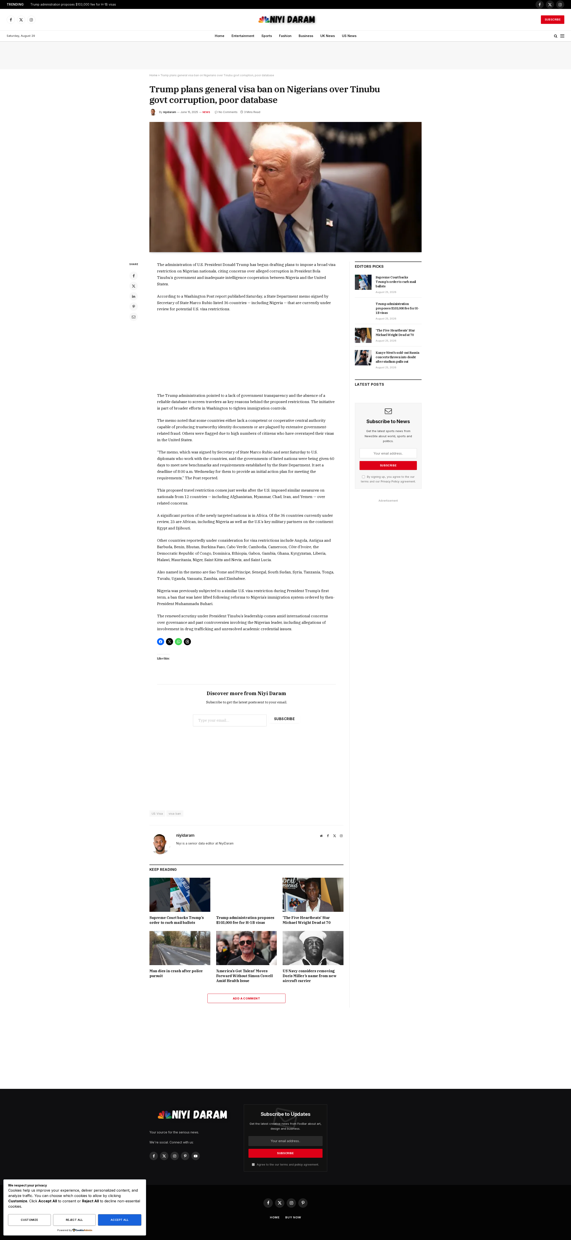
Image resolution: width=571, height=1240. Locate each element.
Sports (266, 36)
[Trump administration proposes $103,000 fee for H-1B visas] (246, 895)
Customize (29, 1219)
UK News (327, 36)
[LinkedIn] (133, 296)
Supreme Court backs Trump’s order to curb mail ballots (176, 920)
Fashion (285, 36)
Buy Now (293, 1217)
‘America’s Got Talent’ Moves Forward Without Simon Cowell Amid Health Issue (244, 976)
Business (306, 36)
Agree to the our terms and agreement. (287, 1164)
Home (219, 36)
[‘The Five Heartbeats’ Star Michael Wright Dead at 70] (313, 895)
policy (299, 1164)
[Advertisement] (285, 55)
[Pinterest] (133, 306)
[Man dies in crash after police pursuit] (179, 948)
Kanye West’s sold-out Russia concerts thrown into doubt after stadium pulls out (397, 357)
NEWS (206, 112)
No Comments (228, 112)
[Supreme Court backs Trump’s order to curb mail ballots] (179, 895)
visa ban (175, 813)
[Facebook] (133, 276)
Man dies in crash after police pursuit (176, 973)
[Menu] (562, 36)
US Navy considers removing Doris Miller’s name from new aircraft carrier (309, 976)
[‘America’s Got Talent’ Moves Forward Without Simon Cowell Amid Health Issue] (246, 948)
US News (349, 36)
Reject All (74, 1219)
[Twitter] (133, 286)
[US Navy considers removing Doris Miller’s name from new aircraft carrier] (313, 948)
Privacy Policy (390, 481)
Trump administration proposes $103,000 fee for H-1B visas (73, 4)
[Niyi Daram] (285, 19)
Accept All (120, 1219)
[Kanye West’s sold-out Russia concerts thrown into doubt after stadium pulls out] (363, 357)
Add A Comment (246, 998)
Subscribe (553, 19)
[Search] (555, 36)
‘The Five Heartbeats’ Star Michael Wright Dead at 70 (306, 920)
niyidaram (169, 112)
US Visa (157, 813)
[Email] (133, 317)
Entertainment (243, 36)
